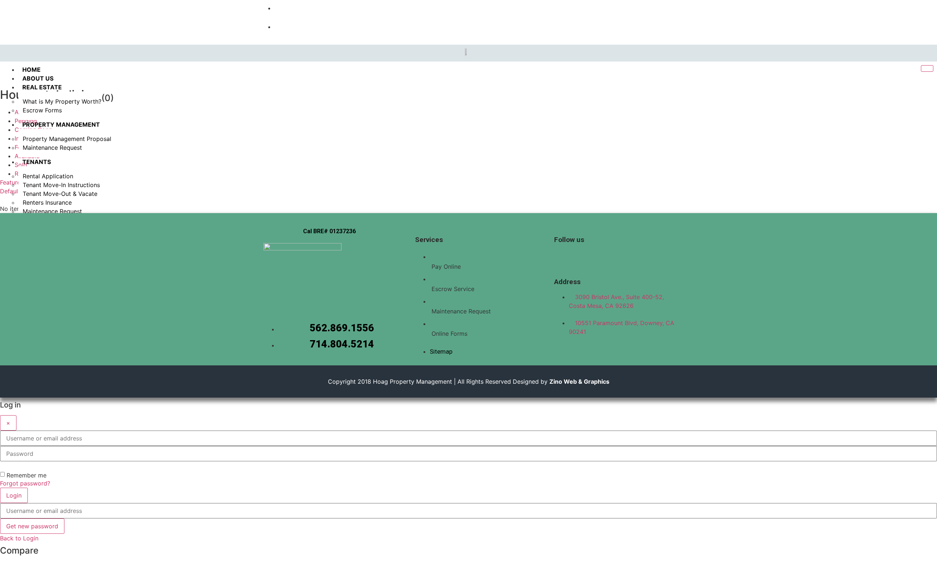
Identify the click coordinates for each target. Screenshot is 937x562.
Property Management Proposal (67, 138)
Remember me (26, 475)
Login (14, 495)
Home (31, 69)
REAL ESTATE (42, 87)
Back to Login (19, 538)
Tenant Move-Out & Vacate (60, 193)
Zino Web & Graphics (579, 381)
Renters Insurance (47, 202)
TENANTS (36, 161)
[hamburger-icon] (927, 68)
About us (37, 78)
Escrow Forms (42, 110)
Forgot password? (25, 483)
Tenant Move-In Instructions (61, 185)
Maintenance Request (52, 147)
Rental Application (48, 176)
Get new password (32, 526)
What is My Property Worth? (62, 101)
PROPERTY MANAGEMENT (61, 124)
